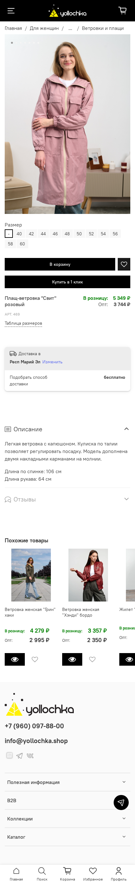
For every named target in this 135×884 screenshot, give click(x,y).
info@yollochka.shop (36, 740)
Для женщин (44, 28)
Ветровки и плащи (103, 28)
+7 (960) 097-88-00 (34, 726)
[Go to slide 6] (34, 43)
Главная (13, 28)
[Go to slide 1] (12, 43)
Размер (13, 225)
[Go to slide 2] (16, 43)
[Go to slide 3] (21, 43)
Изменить (52, 362)
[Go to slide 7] (38, 43)
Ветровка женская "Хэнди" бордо (80, 612)
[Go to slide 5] (29, 43)
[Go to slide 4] (25, 43)
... (70, 28)
